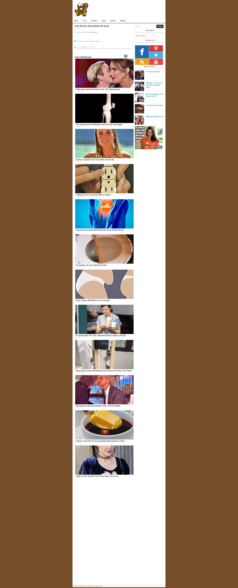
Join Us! (113, 20)
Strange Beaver (82, 586)
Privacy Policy (98, 586)
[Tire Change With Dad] (139, 75)
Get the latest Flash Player (81, 32)
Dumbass (86, 47)
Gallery (94, 20)
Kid (91, 47)
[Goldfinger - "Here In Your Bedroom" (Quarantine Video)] (139, 86)
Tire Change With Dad (153, 71)
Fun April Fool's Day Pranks (154, 105)
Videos (84, 20)
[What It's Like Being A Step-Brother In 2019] (139, 97)
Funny (77, 47)
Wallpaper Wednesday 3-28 (155, 116)
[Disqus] (104, 506)
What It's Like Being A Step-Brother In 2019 (155, 95)
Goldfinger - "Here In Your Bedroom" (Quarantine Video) (154, 84)
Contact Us (91, 586)
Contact (123, 20)
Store (103, 20)
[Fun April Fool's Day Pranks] (139, 108)
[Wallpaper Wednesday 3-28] (139, 120)
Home (76, 20)
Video (80, 47)
